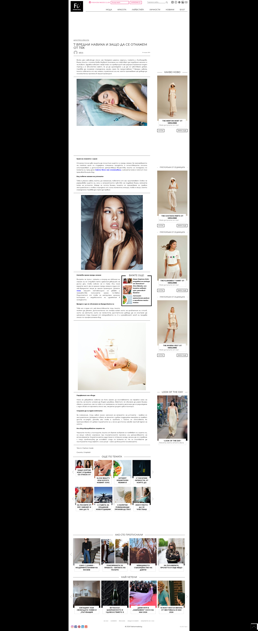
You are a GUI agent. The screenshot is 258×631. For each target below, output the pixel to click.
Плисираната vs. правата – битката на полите (115, 568)
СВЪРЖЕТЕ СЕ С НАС (147, 621)
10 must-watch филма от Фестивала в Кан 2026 (171, 610)
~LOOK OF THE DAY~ (172, 441)
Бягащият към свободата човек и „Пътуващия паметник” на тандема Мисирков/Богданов (86, 612)
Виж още (182, 130)
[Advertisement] (112, 140)
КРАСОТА (122, 10)
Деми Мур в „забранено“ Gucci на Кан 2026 (143, 610)
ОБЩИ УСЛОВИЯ (132, 621)
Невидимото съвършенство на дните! (143, 568)
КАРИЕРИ (114, 621)
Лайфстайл (138, 10)
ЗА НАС (106, 621)
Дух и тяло (78, 40)
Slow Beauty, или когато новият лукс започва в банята (103, 482)
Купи (160, 130)
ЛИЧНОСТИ (154, 10)
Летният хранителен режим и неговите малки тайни (122, 482)
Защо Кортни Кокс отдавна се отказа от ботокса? (141, 281)
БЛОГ (182, 10)
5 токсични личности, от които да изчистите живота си (141, 482)
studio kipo (183, 626)
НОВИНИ (170, 10)
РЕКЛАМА (122, 621)
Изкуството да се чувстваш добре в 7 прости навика (141, 509)
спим (79, 291)
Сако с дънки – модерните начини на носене (87, 568)
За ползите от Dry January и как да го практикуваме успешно (84, 509)
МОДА (109, 10)
